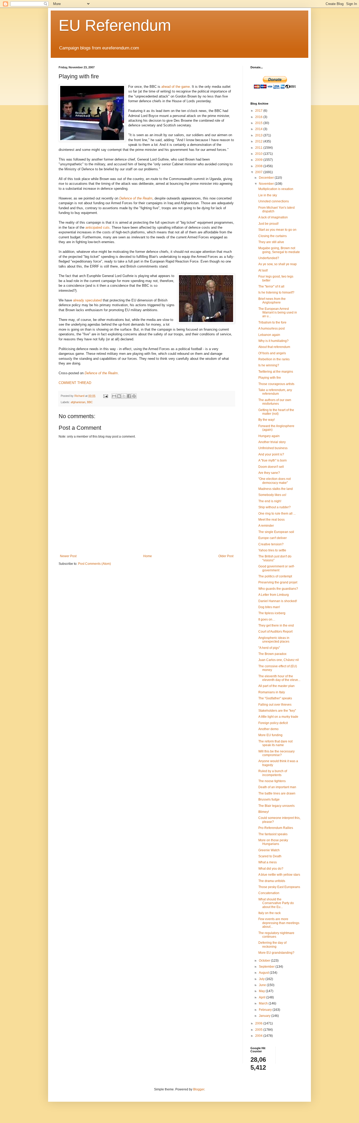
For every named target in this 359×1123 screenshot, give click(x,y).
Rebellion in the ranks (274, 359)
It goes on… (266, 619)
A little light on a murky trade (278, 717)
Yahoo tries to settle (272, 550)
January (265, 1016)
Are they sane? (269, 473)
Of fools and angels (272, 353)
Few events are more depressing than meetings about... (278, 923)
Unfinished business (273, 448)
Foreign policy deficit (273, 723)
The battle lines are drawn (276, 793)
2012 (259, 141)
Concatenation (268, 893)
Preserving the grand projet (277, 582)
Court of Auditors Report (275, 631)
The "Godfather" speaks (275, 698)
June (263, 985)
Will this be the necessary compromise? (276, 753)
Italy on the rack (269, 913)
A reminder (266, 525)
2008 (259, 166)
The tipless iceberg (271, 613)
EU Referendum (115, 25)
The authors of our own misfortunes (274, 402)
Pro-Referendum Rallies (275, 828)
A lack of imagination (273, 217)
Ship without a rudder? (274, 507)
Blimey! (263, 812)
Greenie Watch (269, 850)
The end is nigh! (269, 501)
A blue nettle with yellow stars (279, 874)
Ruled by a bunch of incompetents (272, 773)
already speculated (87, 300)
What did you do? (270, 868)
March (264, 1003)
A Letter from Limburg (273, 595)
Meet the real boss (271, 519)
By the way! (266, 420)
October (265, 960)
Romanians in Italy (271, 692)
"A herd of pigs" (269, 648)
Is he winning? (268, 365)
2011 (259, 148)
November (267, 184)
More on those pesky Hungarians (273, 842)
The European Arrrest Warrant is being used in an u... (277, 312)
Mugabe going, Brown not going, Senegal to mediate (279, 250)
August (264, 973)
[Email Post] (105, 395)
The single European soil (276, 532)
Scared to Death (269, 856)
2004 (259, 1036)
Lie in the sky (267, 195)
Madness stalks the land (275, 489)
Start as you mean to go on (277, 230)
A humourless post (271, 328)
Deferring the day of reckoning (272, 944)
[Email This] (114, 396)
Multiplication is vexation (275, 189)
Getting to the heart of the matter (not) (276, 412)
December (267, 178)
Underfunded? (268, 258)
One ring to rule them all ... (277, 513)
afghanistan (78, 402)
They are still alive (271, 242)
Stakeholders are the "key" (277, 710)
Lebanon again (269, 335)
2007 (259, 172)
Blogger (198, 1089)
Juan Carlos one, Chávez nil (278, 660)
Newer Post (68, 556)
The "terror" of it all (271, 286)
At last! (263, 270)
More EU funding (270, 735)
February (266, 1010)
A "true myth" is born (272, 460)
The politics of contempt (275, 576)
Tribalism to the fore (272, 322)
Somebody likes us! (272, 495)
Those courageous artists (276, 384)
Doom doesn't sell (271, 467)
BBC (90, 402)
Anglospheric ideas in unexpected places (273, 639)
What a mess (267, 862)
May (262, 991)
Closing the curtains (272, 236)
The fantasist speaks (273, 834)
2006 (259, 1023)
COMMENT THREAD (75, 383)
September (267, 966)
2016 (259, 117)
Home (147, 556)
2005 (259, 1030)
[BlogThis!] (119, 396)
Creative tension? (271, 544)
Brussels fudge (269, 799)
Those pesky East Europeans (279, 887)
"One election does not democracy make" (274, 480)
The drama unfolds (271, 881)
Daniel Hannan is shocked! (277, 601)
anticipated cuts (97, 227)
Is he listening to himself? (276, 292)
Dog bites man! (269, 607)
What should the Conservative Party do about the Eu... (276, 903)
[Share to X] (124, 396)
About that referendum (274, 347)
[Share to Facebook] (129, 396)
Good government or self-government (276, 568)
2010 (259, 154)
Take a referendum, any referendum (275, 392)
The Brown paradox (272, 654)
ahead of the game (175, 87)
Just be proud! (268, 223)
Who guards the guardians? (278, 589)
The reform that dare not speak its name (275, 743)
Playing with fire (269, 378)
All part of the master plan (276, 686)
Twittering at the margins (275, 371)
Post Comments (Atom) (94, 564)
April (262, 997)
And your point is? (271, 454)
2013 (259, 135)
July (262, 979)
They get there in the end (276, 625)
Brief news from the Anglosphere (272, 300)
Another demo (268, 729)
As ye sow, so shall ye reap (277, 264)
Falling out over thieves (274, 704)
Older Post (225, 556)
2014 (259, 129)
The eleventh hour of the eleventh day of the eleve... (279, 678)
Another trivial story (272, 442)
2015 (259, 123)
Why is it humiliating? (273, 341)
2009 (259, 160)
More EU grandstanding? (276, 953)
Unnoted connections (273, 201)
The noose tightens (272, 781)
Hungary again (269, 436)
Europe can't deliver (272, 538)
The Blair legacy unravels (276, 806)
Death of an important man (277, 787)
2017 (259, 110)
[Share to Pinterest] (134, 396)
